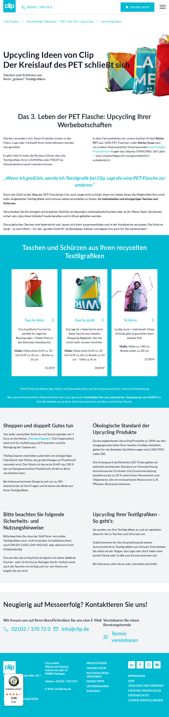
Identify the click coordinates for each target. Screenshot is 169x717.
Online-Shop (139, 7)
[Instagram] (148, 664)
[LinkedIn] (131, 664)
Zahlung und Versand (145, 685)
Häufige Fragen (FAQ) (144, 690)
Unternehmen (98, 686)
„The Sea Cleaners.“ (40, 438)
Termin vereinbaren (124, 636)
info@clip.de (75, 629)
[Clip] (9, 7)
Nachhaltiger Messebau (98, 674)
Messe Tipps (95, 681)
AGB (131, 681)
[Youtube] (157, 664)
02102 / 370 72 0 (31, 629)
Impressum (136, 676)
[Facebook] (140, 664)
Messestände (97, 663)
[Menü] (20, 676)
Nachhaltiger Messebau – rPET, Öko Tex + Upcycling (60, 21)
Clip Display (11, 21)
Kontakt (93, 691)
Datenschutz (138, 695)
